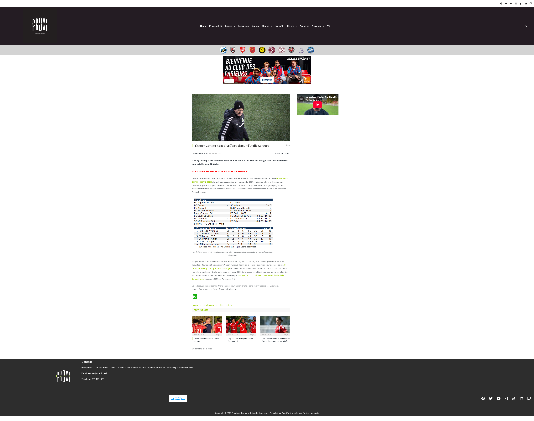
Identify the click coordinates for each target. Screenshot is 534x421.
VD (328, 26)
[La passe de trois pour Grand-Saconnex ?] (241, 320)
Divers (290, 26)
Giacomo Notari (201, 153)
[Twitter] (506, 3)
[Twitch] (530, 3)
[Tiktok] (521, 3)
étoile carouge (209, 300)
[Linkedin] (526, 3)
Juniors (255, 26)
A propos (316, 26)
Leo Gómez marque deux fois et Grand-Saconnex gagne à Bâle (276, 334)
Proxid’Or (279, 26)
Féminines (243, 26)
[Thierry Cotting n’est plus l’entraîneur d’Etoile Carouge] (241, 118)
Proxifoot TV (215, 26)
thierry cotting (224, 300)
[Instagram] (516, 3)
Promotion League (282, 153)
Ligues (228, 26)
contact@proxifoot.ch (97, 368)
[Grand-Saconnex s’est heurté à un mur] (207, 320)
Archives (304, 26)
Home (203, 26)
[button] (84, 383)
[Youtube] (511, 3)
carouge (196, 300)
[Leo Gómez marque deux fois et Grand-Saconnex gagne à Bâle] (275, 320)
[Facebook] (501, 3)
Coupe (265, 26)
